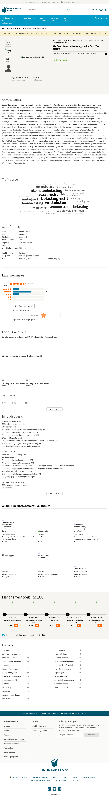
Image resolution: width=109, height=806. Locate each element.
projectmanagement (62, 669)
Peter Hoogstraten (96, 41)
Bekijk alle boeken (8, 396)
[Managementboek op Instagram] (59, 789)
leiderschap (6, 688)
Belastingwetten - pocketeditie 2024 (34, 28)
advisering (6, 650)
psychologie (59, 673)
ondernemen (59, 650)
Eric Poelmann (58, 43)
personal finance (61, 658)
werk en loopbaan (61, 688)
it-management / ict (10, 680)
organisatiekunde (61, 654)
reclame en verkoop (62, 676)
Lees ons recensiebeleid (21, 310)
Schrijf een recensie (22, 306)
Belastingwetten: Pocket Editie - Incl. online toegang (39, 259)
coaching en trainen (10, 658)
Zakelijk (35, 721)
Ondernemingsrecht (81, 574)
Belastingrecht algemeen (29, 256)
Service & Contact (61, 780)
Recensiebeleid (10, 752)
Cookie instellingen (88, 777)
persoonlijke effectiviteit (63, 665)
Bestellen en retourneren (14, 739)
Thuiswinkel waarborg (19, 777)
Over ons (7, 726)
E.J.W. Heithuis (82, 41)
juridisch (5, 684)
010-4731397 (102, 18)
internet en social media (11, 676)
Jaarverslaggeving (9, 574)
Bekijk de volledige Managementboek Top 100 (25, 635)
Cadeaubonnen (38, 735)
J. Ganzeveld (71, 41)
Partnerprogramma (11, 757)
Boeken (9, 28)
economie (6, 665)
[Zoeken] (67, 10)
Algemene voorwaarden (40, 777)
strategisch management (64, 680)
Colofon (55, 777)
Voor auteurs (9, 748)
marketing (6, 691)
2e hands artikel (25, 243)
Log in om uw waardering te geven (24, 320)
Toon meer (53, 409)
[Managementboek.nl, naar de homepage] (11, 12)
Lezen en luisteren (11, 744)
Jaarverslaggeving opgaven (48, 574)
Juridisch (17, 28)
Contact (7, 731)
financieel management (11, 669)
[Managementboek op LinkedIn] (49, 789)
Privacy (64, 777)
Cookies (74, 777)
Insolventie (42, 537)
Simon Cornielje (59, 41)
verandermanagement (63, 684)
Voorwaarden (9, 735)
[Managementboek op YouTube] (54, 789)
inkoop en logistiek (9, 673)
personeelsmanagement (64, 661)
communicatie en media (11, 661)
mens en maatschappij (11, 695)
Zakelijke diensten (39, 726)
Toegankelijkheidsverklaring (40, 780)
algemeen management (11, 654)
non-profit (6, 699)
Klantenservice (11, 721)
